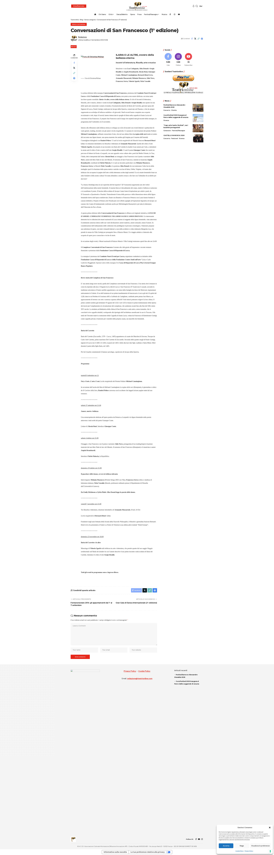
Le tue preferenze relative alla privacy (148, 852)
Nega (242, 846)
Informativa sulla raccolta (115, 852)
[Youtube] (188, 59)
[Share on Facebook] (191, 38)
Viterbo (174, 110)
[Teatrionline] (137, 6)
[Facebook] (168, 59)
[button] (270, 827)
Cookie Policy (239, 851)
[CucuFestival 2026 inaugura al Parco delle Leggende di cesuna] (198, 118)
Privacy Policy (249, 851)
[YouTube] (198, 839)
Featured (174, 138)
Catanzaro (167, 130)
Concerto (166, 110)
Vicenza (166, 120)
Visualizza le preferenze (260, 846)
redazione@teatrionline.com (139, 678)
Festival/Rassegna (178, 130)
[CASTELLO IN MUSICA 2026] (198, 138)
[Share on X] (195, 38)
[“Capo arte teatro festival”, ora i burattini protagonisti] (198, 128)
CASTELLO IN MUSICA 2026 (174, 135)
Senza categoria (78, 24)
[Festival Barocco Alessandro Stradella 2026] (198, 108)
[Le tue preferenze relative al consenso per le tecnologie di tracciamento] (270, 851)
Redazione (82, 37)
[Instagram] (178, 59)
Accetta (226, 846)
